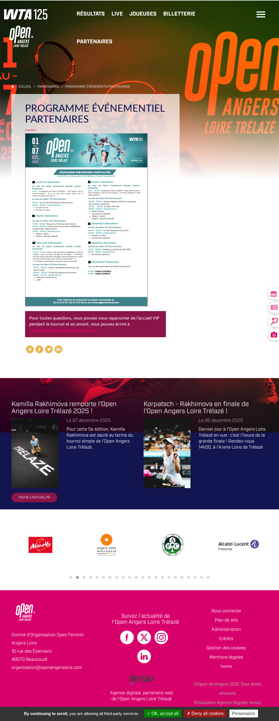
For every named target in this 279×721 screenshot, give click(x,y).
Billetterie (179, 13)
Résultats (91, 13)
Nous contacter (226, 611)
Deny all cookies (207, 713)
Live (117, 13)
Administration (226, 629)
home (226, 667)
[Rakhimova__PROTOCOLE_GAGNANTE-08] (34, 453)
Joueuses (143, 13)
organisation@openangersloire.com (63, 330)
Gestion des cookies (226, 648)
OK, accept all (164, 713)
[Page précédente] (12, 87)
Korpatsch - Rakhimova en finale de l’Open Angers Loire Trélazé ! (196, 408)
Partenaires (95, 41)
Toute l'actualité (34, 497)
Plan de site (226, 620)
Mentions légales (226, 657)
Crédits (226, 639)
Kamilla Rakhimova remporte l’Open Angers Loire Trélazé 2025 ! (64, 408)
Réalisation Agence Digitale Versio (227, 702)
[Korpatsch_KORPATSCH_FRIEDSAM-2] (167, 453)
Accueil (25, 87)
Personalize (243, 713)
